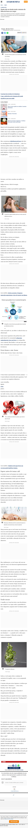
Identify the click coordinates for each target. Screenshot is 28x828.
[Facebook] (2, 33)
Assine (25, 1)
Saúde (5, 5)
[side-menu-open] (1, 2)
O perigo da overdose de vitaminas (10, 94)
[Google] (14, 789)
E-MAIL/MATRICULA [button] (15, 791)
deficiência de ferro (15, 141)
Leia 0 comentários (14, 767)
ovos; (2, 386)
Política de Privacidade (8, 818)
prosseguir (14, 821)
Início (2, 5)
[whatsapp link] (7, 33)
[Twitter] (5, 33)
